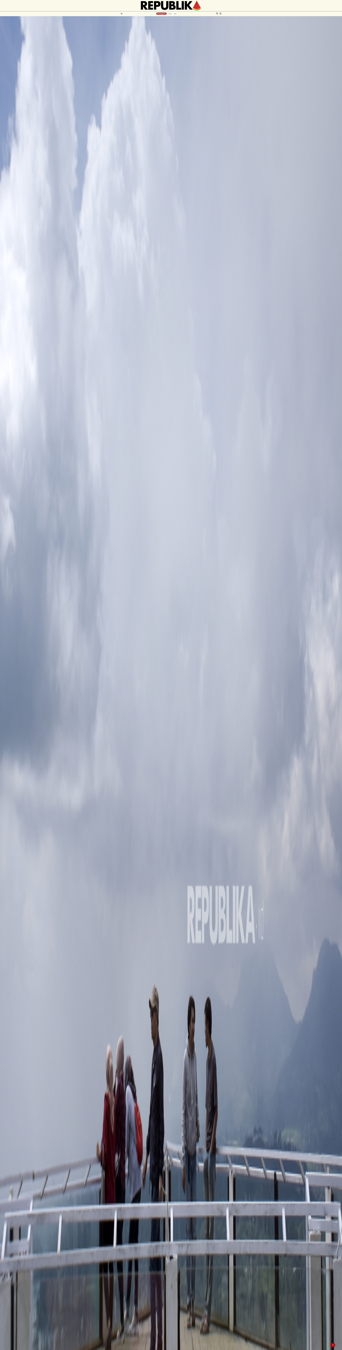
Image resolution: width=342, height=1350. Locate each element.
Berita (170, 13)
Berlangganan (161, 13)
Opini (175, 13)
